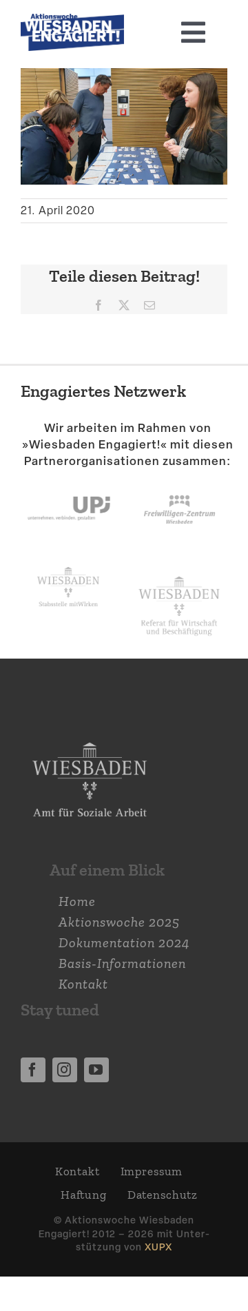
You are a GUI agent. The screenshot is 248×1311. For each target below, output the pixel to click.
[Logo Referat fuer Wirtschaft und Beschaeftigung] (179, 574)
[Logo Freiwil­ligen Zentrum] (179, 484)
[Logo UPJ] (69, 484)
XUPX (158, 1246)
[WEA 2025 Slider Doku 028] (72, 21)
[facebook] (33, 1069)
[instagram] (64, 1069)
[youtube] (96, 1069)
